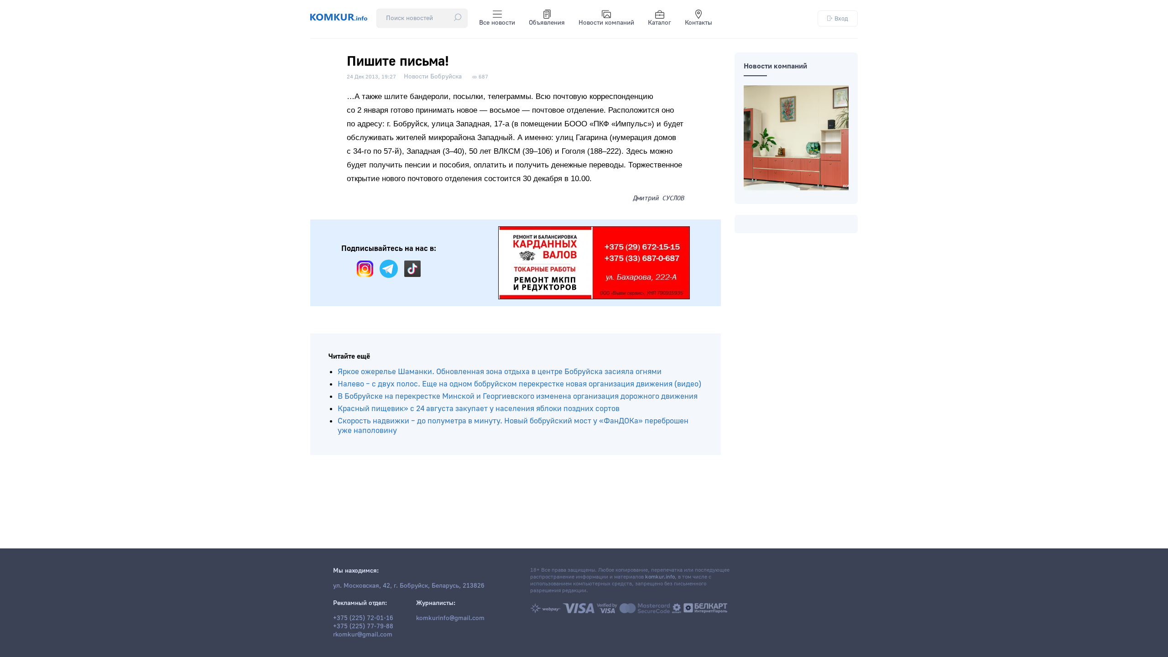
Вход (841, 18)
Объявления (547, 23)
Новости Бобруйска (433, 77)
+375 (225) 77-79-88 (363, 626)
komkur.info (660, 577)
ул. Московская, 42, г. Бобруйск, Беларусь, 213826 (409, 586)
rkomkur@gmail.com (362, 635)
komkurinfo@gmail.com (450, 618)
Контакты (698, 23)
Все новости (497, 23)
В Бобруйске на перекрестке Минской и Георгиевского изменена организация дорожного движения (518, 396)
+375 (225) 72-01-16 (363, 618)
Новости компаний (606, 23)
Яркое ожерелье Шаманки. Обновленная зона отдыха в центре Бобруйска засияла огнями (500, 371)
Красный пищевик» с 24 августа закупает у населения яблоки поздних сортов (479, 408)
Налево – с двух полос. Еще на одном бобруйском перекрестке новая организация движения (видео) (519, 384)
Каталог (659, 23)
